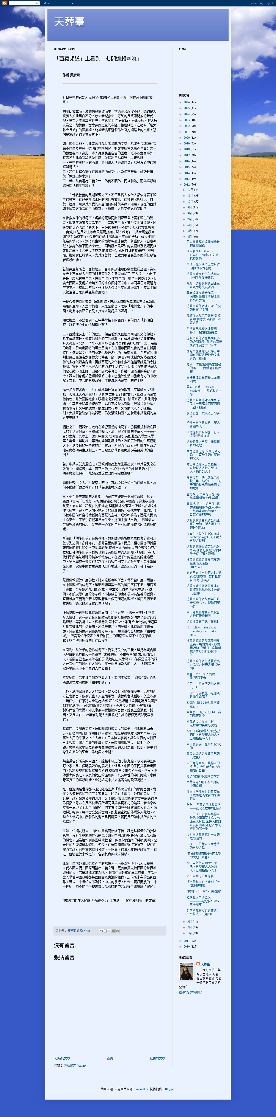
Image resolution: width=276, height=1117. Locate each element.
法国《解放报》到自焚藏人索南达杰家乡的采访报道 (203, 795)
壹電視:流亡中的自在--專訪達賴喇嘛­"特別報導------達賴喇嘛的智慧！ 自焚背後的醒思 (204, 508)
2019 (187, 143)
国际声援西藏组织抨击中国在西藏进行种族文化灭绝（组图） (203, 354)
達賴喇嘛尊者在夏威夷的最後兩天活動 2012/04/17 (203, 563)
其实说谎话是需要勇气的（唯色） (203, 755)
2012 (187, 184)
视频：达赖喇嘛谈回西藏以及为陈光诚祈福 (203, 285)
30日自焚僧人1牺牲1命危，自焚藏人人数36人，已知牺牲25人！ (202, 866)
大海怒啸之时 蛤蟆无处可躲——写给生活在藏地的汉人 (204, 454)
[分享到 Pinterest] (117, 931)
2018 (187, 149)
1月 (190, 933)
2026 (187, 102)
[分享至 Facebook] (113, 931)
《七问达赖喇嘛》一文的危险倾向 (203, 836)
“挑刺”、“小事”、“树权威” (204, 891)
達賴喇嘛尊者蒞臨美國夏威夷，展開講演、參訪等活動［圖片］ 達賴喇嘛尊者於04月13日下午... (204, 647)
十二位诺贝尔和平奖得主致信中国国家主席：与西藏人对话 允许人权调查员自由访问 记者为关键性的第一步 (204, 821)
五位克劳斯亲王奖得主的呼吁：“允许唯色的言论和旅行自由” (204, 766)
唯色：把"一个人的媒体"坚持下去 (201, 676)
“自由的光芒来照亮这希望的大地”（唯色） (204, 855)
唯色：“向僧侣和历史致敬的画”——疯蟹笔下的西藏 (204, 368)
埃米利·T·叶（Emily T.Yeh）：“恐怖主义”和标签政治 (203, 255)
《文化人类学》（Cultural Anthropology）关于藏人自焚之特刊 (204, 537)
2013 (187, 179)
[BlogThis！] (105, 931)
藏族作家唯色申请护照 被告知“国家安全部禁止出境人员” (204, 319)
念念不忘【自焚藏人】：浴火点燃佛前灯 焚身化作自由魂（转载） (204, 576)
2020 (187, 137)
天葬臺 (69, 21)
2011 (187, 941)
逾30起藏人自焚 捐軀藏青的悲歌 (203, 443)
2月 (190, 927)
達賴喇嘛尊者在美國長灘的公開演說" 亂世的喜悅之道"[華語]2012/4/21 (204, 341)
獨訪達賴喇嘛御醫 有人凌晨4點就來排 (203, 434)
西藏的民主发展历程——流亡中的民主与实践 (203, 723)
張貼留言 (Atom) (75, 1065)
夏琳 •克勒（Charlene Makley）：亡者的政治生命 (204, 390)
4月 (190, 236)
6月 (190, 225)
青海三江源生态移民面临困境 (203, 379)
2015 (187, 167)
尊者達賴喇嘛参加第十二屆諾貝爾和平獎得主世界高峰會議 (203, 296)
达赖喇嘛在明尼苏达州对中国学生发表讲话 (203, 275)
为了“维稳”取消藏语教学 (203, 776)
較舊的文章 (157, 1058)
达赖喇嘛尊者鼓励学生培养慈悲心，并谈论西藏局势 (203, 602)
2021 (187, 132)
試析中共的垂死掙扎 (200, 876)
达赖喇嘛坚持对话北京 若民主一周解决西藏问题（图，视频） (204, 403)
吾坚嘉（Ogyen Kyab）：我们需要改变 (204, 714)
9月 (190, 207)
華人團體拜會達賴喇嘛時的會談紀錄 (203, 243)
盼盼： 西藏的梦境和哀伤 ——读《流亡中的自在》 (205, 806)
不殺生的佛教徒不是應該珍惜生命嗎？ (203, 695)
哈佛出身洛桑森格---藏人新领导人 (203, 424)
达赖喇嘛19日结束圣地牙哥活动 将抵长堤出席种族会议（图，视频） (204, 550)
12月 (190, 190)
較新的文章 (62, 1058)
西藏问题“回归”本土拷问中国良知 (203, 784)
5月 (190, 231)
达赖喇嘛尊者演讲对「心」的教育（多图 (204, 308)
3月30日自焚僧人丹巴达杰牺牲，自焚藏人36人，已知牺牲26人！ (204, 734)
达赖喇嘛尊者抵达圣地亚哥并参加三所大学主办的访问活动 (203, 524)
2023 (187, 120)
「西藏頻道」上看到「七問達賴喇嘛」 (203, 883)
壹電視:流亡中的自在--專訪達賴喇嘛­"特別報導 (203, 496)
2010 (187, 946)
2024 (187, 114)
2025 (187, 108)
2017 (187, 155)
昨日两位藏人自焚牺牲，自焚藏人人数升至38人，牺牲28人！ (203, 467)
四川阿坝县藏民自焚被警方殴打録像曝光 (203, 614)
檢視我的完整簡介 (191, 992)
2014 (187, 173)
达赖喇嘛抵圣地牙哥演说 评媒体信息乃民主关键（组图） (203, 589)
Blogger (169, 1089)
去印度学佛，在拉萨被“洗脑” (204, 746)
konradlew (142, 1089)
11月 (190, 195)
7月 (190, 219)
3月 (190, 921)
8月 (190, 213)
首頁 (110, 1058)
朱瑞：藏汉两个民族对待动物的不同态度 (203, 266)
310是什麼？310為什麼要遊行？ (203, 704)
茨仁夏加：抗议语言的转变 (203, 415)
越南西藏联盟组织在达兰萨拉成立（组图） (203, 912)
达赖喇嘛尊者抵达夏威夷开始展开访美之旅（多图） (203, 664)
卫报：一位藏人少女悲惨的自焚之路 (203, 846)
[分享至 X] (109, 931)
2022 (187, 126)
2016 (187, 161)
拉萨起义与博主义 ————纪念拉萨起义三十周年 (203, 901)
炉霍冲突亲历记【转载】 (203, 621)
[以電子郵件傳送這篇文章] (101, 931)
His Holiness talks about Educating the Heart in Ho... (202, 631)
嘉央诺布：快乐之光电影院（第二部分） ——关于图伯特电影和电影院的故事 (204, 482)
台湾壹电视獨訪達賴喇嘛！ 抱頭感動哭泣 (202, 330)
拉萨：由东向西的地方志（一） (203, 685)
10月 (190, 201)
